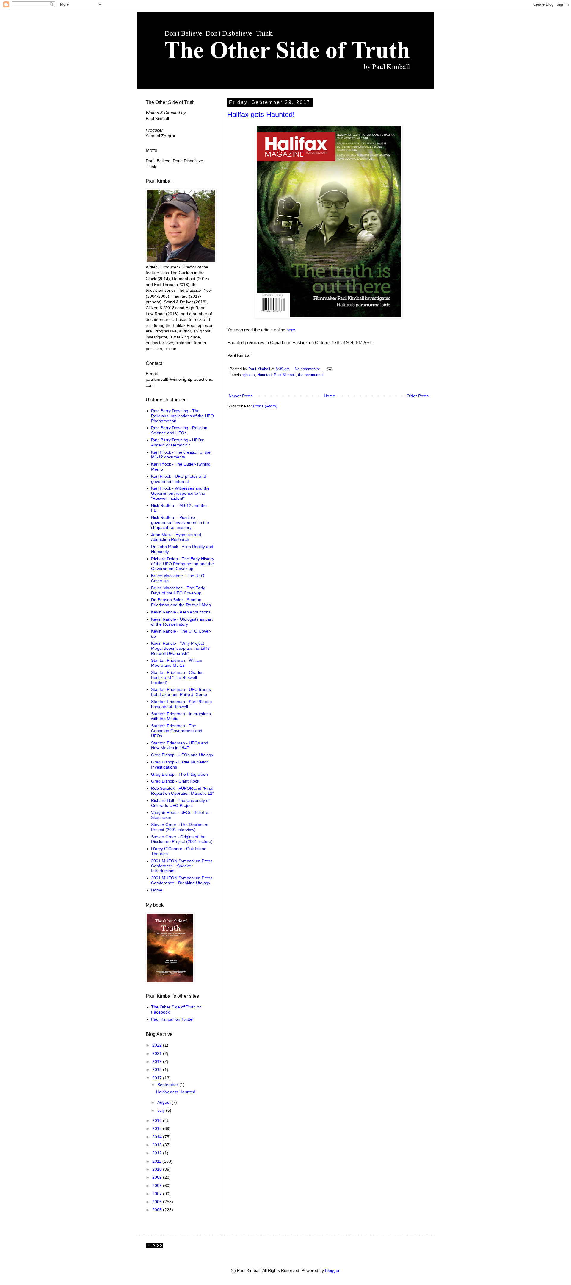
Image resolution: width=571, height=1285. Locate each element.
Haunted (264, 375)
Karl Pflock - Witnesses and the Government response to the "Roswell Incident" (180, 493)
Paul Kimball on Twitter (172, 1019)
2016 (157, 1120)
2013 (157, 1144)
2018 (157, 1069)
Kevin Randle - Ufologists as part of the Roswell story (182, 622)
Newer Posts (240, 396)
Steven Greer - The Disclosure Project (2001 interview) (179, 827)
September (168, 1084)
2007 (157, 1193)
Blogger (332, 1270)
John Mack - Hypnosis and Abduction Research (176, 537)
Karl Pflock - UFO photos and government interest (178, 479)
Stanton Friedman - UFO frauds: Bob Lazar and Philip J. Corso (181, 692)
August (164, 1102)
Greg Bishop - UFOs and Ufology (182, 754)
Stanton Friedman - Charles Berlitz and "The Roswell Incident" (177, 677)
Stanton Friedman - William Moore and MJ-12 (176, 663)
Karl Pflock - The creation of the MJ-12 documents (181, 455)
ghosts (249, 375)
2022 (157, 1045)
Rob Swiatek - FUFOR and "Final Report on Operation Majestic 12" (182, 791)
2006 (157, 1201)
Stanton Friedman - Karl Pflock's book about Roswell (181, 704)
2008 (157, 1185)
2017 (157, 1077)
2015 (157, 1128)
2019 (157, 1061)
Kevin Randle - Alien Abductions (181, 612)
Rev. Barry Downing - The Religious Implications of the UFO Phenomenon (182, 415)
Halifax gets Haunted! (261, 114)
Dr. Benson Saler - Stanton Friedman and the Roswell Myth (181, 602)
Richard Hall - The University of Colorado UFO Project (180, 803)
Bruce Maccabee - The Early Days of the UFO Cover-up (178, 590)
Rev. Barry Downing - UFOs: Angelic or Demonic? (177, 442)
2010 (157, 1169)
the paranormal (311, 375)
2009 (157, 1177)
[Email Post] (329, 369)
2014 (157, 1136)
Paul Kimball (285, 375)
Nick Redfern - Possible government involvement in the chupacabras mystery (180, 522)
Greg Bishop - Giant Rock (175, 781)
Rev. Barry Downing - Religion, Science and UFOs (179, 430)
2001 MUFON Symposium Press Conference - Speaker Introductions (181, 865)
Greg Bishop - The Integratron (179, 774)
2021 (157, 1053)
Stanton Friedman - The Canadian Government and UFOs (176, 730)
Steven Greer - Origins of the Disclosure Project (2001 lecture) (182, 839)
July (161, 1110)
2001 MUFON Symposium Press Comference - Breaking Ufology (181, 880)
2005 (157, 1209)
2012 (157, 1152)
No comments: (308, 369)
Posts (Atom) (265, 406)
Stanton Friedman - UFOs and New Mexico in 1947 (179, 745)
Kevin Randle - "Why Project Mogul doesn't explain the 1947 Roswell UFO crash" (180, 648)
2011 (157, 1161)
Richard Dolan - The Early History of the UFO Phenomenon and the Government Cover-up (182, 563)
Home (329, 396)
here (290, 329)
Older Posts (418, 396)
